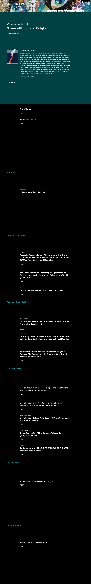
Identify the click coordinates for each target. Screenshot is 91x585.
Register (83, 1)
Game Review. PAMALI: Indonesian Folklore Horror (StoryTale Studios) (42, 434)
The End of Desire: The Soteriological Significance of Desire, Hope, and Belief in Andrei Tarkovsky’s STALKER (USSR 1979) (44, 275)
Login (88, 1)
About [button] (76, 11)
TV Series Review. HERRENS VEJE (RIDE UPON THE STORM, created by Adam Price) (45, 449)
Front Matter (25, 109)
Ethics (82, 11)
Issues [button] (60, 11)
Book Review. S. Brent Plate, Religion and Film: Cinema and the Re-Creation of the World (44, 389)
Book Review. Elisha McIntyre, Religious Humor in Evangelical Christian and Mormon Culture (41, 404)
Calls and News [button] (51, 11)
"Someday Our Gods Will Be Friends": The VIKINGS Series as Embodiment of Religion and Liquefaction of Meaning (45, 337)
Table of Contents (28, 119)
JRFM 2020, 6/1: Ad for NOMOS (33, 542)
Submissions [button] (68, 11)
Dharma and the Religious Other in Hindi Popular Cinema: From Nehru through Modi (44, 322)
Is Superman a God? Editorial (32, 192)
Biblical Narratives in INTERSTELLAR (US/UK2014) (41, 290)
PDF (9, 100)
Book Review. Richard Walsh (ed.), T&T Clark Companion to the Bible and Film (44, 419)
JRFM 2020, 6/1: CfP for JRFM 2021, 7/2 (37, 482)
